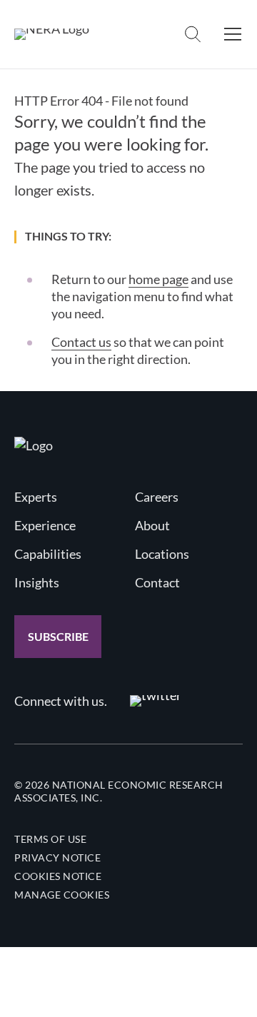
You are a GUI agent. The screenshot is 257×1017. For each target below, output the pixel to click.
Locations (162, 554)
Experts (35, 497)
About (152, 525)
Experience (45, 525)
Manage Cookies (61, 895)
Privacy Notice (57, 857)
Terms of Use (50, 839)
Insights (36, 582)
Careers (156, 497)
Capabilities (47, 554)
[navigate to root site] (33, 445)
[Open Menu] (233, 34)
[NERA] (51, 34)
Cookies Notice (57, 876)
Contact (157, 582)
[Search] (193, 34)
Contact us (81, 342)
